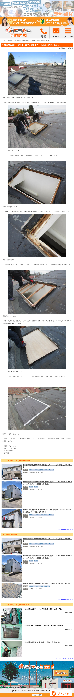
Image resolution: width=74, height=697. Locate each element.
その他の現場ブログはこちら (64, 658)
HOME (3, 40)
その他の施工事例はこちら (65, 529)
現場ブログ (10, 40)
